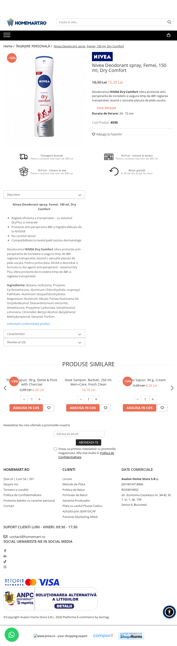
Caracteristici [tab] (16, 334)
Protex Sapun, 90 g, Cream (145, 380)
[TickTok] (4, 561)
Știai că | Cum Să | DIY (18, 479)
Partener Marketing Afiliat (80, 517)
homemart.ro (16, 469)
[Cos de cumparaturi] (169, 35)
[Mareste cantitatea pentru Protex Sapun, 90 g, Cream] (152, 399)
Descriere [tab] (13, 194)
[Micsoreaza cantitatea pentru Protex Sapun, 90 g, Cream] (137, 399)
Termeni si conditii (15, 490)
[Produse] (7, 36)
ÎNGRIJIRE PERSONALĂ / (34, 46)
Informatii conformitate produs (28, 324)
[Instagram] (4, 567)
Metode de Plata (73, 484)
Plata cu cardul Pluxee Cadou (82, 506)
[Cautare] (169, 22)
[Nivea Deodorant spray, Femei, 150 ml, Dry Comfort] (44, 99)
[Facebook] (4, 551)
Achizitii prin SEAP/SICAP (79, 511)
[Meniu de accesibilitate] (169, 612)
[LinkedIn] (4, 556)
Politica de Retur (73, 490)
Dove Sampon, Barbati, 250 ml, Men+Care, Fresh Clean (88, 382)
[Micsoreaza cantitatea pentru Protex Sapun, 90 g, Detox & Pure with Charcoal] (24, 399)
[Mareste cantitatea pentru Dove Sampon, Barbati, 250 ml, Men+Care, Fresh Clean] (96, 399)
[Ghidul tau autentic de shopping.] (103, 635)
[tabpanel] (44, 99)
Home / (9, 46)
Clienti (68, 469)
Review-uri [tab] (16, 342)
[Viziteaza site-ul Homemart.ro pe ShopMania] (131, 635)
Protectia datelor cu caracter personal (29, 500)
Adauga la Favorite (108, 134)
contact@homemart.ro (27, 536)
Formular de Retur (75, 495)
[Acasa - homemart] (26, 22)
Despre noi (10, 484)
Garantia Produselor (76, 500)
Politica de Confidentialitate (22, 495)
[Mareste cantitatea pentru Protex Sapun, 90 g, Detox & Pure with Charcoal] (39, 399)
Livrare (67, 479)
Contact (8, 506)
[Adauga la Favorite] (49, 408)
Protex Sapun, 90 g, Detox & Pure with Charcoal (31, 382)
